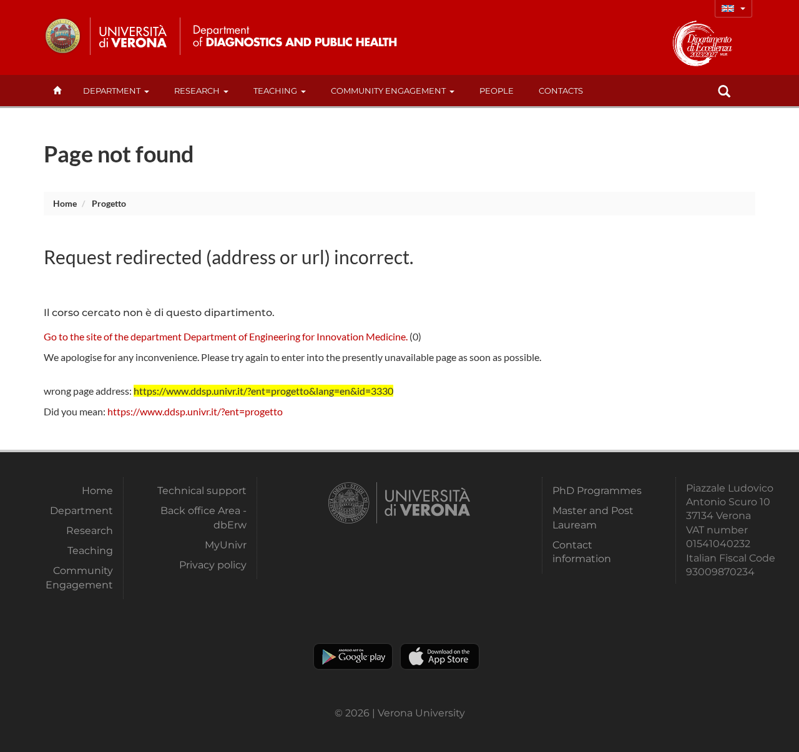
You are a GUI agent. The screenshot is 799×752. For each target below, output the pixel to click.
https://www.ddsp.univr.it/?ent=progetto (195, 411)
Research (197, 91)
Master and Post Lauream (593, 517)
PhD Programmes (597, 491)
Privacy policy (212, 565)
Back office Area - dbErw (203, 517)
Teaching (275, 91)
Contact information (581, 552)
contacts (561, 91)
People (496, 91)
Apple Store (440, 656)
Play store (353, 656)
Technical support (201, 491)
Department (111, 91)
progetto (109, 203)
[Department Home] (289, 36)
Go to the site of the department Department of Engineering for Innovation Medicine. (226, 336)
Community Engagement (388, 91)
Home (65, 203)
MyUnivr (225, 545)
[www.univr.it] (106, 36)
